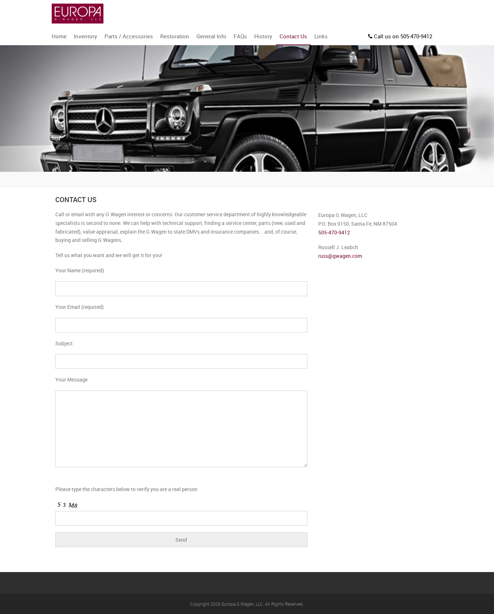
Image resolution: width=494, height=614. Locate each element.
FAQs (240, 36)
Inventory (85, 36)
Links (321, 36)
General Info (211, 36)
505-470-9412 (334, 232)
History (263, 36)
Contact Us (293, 36)
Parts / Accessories (129, 36)
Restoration (174, 36)
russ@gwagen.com (340, 255)
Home (59, 36)
